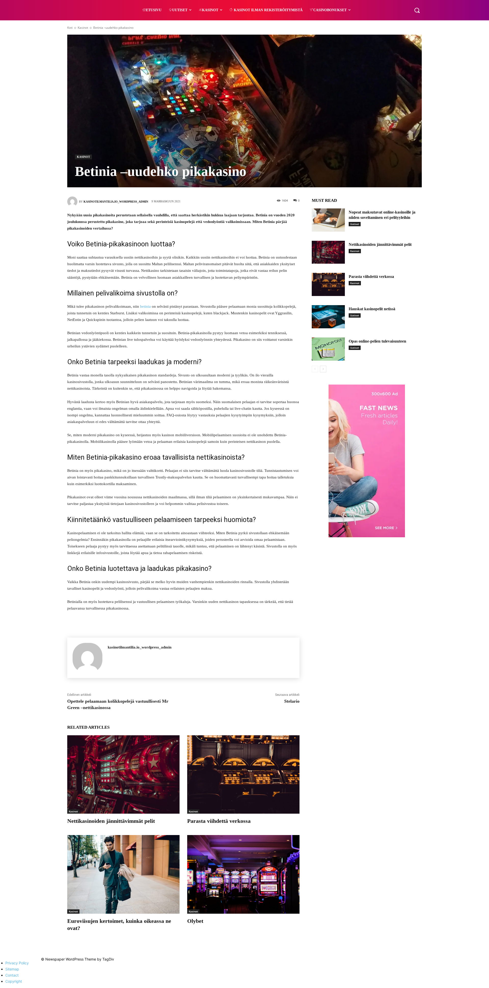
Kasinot (83, 27)
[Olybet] (243, 874)
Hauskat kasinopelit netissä (372, 309)
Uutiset (354, 224)
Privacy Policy (17, 963)
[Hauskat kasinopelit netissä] (328, 316)
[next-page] (323, 369)
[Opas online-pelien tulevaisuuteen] (328, 349)
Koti (70, 27)
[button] (417, 10)
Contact (12, 975)
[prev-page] (315, 369)
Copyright (13, 981)
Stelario (292, 701)
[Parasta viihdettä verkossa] (243, 774)
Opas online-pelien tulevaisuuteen (377, 341)
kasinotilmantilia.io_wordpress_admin (116, 201)
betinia (145, 306)
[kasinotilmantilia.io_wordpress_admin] (73, 201)
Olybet (195, 921)
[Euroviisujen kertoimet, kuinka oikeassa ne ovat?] (123, 874)
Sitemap (12, 969)
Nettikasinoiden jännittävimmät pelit (111, 821)
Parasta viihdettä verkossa (219, 821)
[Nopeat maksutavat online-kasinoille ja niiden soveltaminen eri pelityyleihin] (328, 220)
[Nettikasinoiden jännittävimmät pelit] (123, 774)
